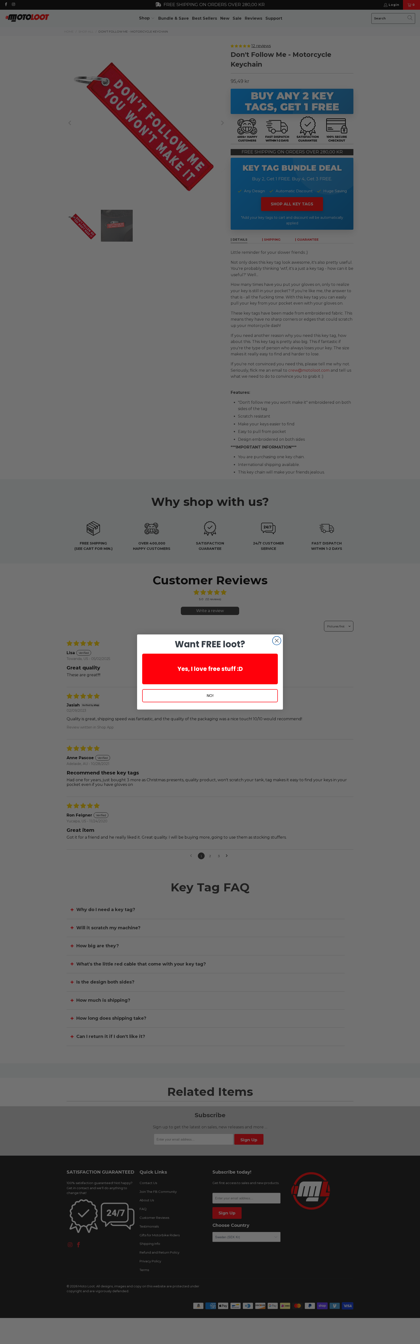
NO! (210, 695)
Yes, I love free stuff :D (210, 669)
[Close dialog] (276, 640)
